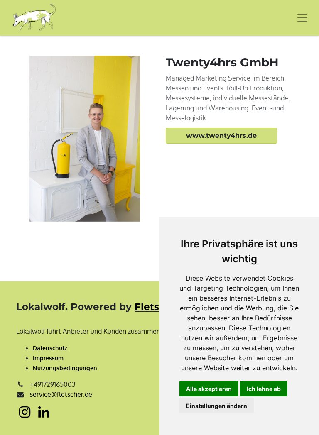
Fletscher (158, 307)
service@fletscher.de (61, 394)
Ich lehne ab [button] (264, 388)
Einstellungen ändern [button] (216, 405)
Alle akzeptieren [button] (209, 388)
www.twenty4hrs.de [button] (221, 135)
